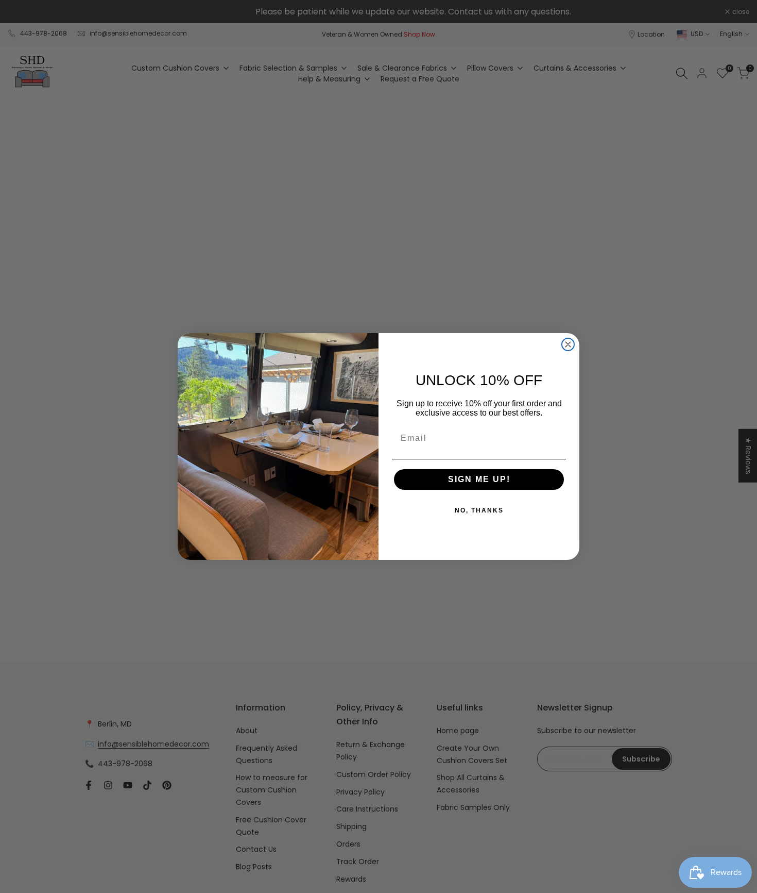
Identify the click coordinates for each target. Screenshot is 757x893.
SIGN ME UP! (479, 479)
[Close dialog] (568, 344)
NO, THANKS (479, 510)
